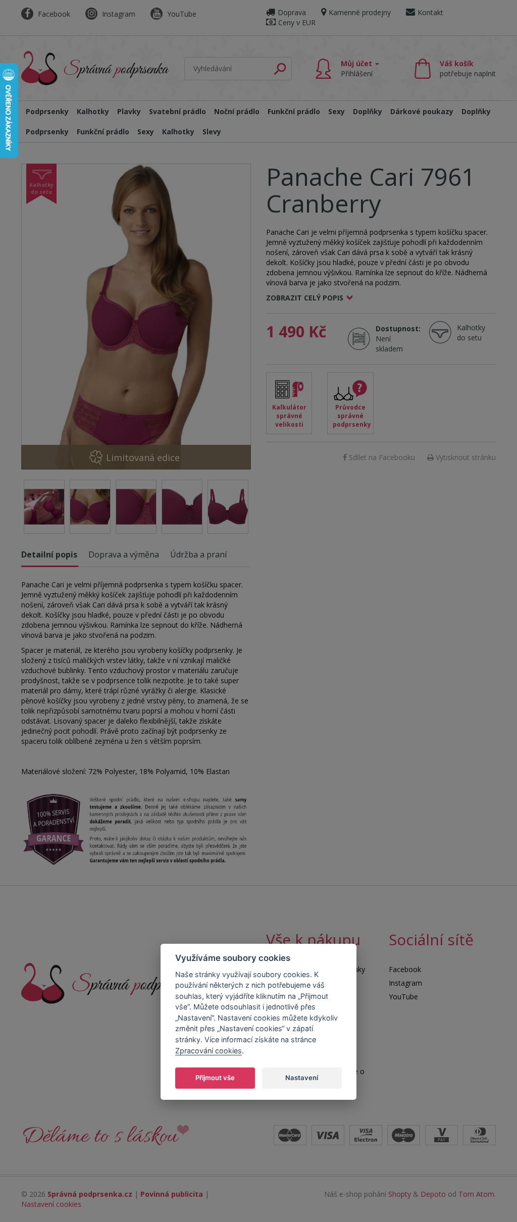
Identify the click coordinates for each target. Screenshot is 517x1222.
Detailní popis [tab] (49, 554)
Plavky (129, 111)
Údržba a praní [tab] (198, 554)
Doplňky (367, 111)
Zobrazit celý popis (304, 297)
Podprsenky (47, 111)
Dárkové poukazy (421, 111)
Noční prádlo (237, 111)
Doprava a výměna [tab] (123, 554)
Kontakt (430, 12)
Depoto (433, 1194)
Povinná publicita (171, 1194)
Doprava (292, 12)
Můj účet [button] (357, 68)
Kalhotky (93, 111)
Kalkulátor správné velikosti (289, 416)
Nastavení (301, 1078)
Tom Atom (476, 1194)
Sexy (336, 111)
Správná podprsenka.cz (89, 1194)
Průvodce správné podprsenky (352, 416)
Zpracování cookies (208, 1050)
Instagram (117, 14)
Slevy (211, 131)
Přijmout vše (215, 1078)
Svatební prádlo (177, 111)
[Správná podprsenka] (109, 982)
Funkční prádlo (294, 111)
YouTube (180, 14)
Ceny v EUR (297, 22)
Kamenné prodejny (360, 12)
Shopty (399, 1194)
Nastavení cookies (51, 1204)
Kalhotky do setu (471, 332)
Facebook (53, 14)
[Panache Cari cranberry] (136, 317)
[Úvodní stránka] (95, 66)
